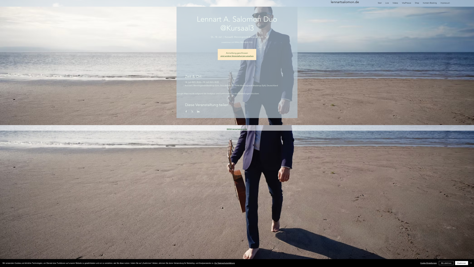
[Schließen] (471, 263)
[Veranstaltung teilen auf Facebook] (186, 111)
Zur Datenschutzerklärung (224, 263)
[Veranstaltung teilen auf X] (192, 111)
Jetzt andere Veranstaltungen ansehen (237, 56)
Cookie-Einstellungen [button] (428, 263)
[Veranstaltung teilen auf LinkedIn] (198, 111)
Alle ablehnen (446, 263)
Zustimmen (461, 263)
